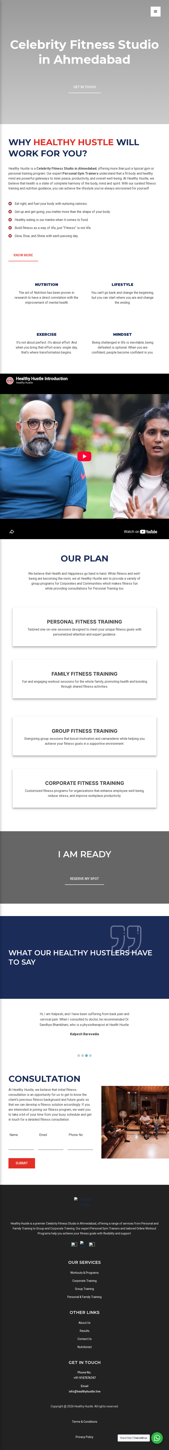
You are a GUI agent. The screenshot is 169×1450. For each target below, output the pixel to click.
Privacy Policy (84, 1437)
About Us (84, 1322)
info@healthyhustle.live (84, 1391)
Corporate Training (84, 1280)
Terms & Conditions (84, 1421)
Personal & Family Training (84, 1297)
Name (13, 1135)
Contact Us (84, 1339)
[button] (78, 1055)
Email (43, 1135)
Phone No (76, 1135)
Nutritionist (84, 1347)
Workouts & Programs (84, 1272)
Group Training (84, 1288)
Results (84, 1330)
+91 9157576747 (85, 1377)
